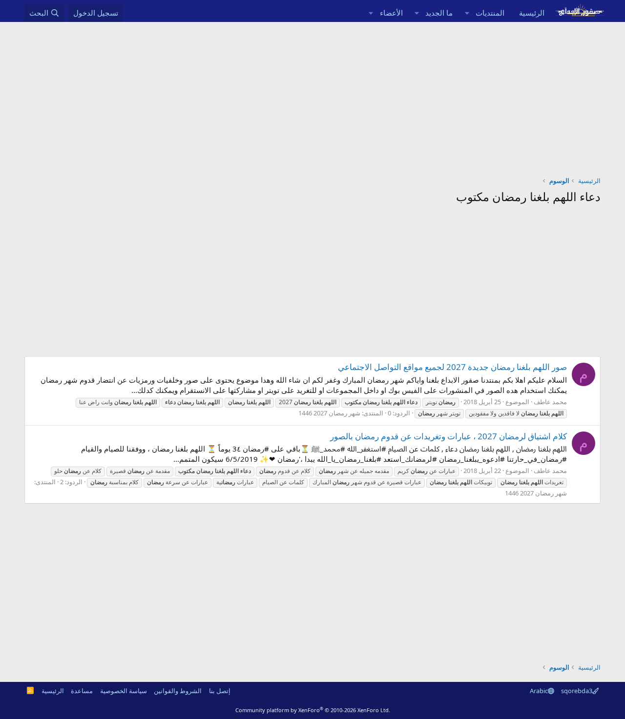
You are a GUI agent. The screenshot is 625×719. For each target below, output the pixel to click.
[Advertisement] (312, 95)
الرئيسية (531, 13)
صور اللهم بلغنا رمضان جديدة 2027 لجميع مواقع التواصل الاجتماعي (452, 366)
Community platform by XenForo (312, 710)
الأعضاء (391, 13)
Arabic (539, 690)
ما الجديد (439, 13)
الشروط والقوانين (178, 690)
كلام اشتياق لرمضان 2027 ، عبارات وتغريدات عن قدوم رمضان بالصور (448, 436)
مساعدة (82, 690)
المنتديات (490, 13)
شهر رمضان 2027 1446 (329, 413)
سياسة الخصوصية (123, 690)
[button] (467, 13)
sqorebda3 (576, 690)
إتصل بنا (219, 690)
